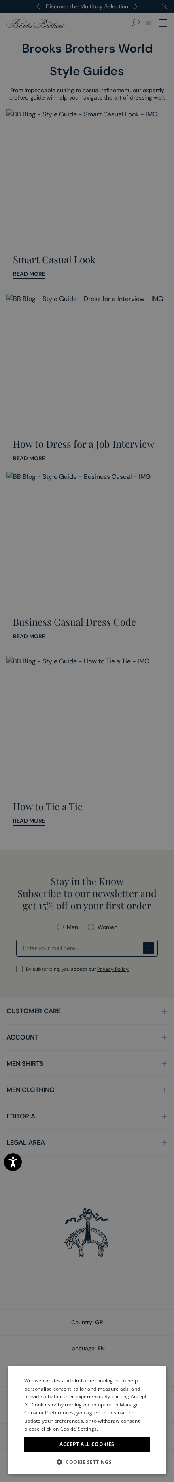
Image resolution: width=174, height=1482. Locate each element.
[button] (87, 1462)
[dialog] (87, 741)
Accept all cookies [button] (86, 1444)
